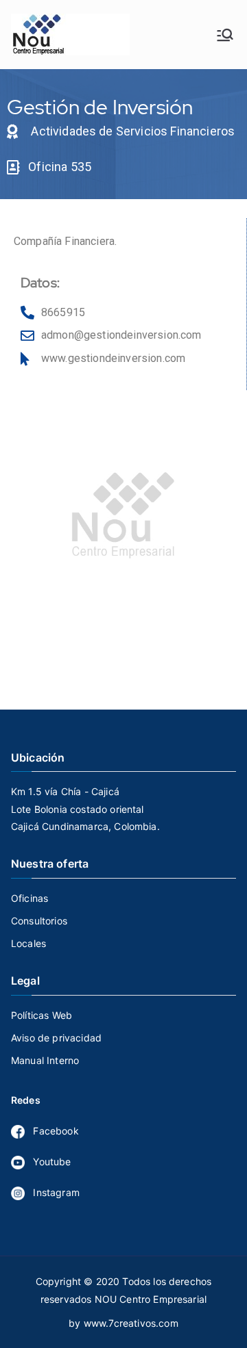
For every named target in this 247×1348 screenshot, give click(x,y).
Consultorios (39, 920)
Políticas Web (41, 1015)
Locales (28, 943)
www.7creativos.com (131, 1323)
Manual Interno (45, 1060)
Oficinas (29, 898)
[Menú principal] (225, 34)
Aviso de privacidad (56, 1038)
